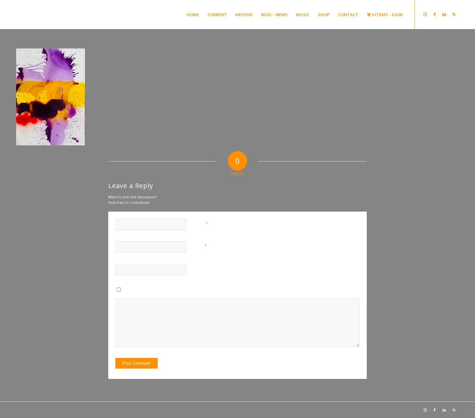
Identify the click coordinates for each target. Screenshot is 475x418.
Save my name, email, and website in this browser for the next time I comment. (194, 290)
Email (200, 246)
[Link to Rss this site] (454, 14)
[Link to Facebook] (434, 14)
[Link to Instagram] (425, 14)
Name (201, 223)
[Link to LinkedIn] (444, 14)
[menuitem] (192, 14)
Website (201, 268)
